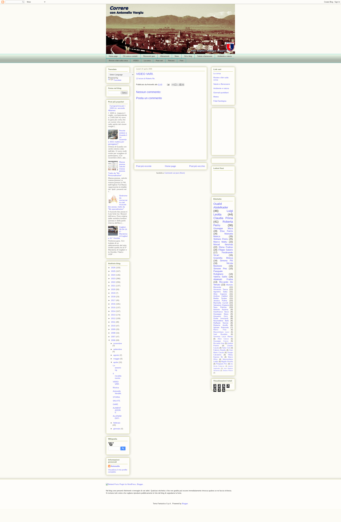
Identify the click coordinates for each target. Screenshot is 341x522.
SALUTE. (117, 401)
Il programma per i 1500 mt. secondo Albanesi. (116, 108)
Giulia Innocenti (220, 318)
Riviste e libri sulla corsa (118, 61)
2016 (113, 304)
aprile (116, 362)
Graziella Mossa (223, 258)
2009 (113, 329)
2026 (113, 268)
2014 (113, 311)
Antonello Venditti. (117, 392)
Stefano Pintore (228, 370)
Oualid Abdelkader (220, 205)
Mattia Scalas (220, 298)
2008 (113, 333)
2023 (113, 278)
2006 (113, 340)
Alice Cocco (223, 339)
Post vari (159, 61)
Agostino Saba (220, 292)
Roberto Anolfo (220, 325)
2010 (113, 326)
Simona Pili (226, 260)
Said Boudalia (220, 334)
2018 (113, 297)
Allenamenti (164, 56)
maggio (116, 359)
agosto (116, 355)
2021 (113, 286)
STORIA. (116, 397)
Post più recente (143, 166)
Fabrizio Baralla (219, 350)
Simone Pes (220, 268)
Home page (113, 56)
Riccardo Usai (218, 343)
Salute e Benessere (221, 84)
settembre (117, 349)
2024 (113, 275)
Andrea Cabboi (220, 296)
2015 (113, 307)
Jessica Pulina (220, 301)
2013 (113, 315)
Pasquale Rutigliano (218, 272)
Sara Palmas (220, 307)
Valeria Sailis (220, 276)
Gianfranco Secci (221, 312)
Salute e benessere (204, 56)
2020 (113, 289)
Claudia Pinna (223, 218)
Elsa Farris (226, 231)
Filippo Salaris (225, 250)
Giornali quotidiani (221, 92)
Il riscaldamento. (117, 376)
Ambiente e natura (225, 56)
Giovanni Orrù (220, 316)
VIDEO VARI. (116, 383)
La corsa (147, 61)
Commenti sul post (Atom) (175, 173)
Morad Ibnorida (223, 244)
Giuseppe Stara (220, 314)
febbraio (116, 423)
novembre (117, 343)
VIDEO (136, 61)
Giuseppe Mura (223, 228)
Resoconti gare (149, 56)
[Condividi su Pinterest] (183, 84)
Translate (117, 80)
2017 (113, 300)
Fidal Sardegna (219, 101)
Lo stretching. (117, 367)
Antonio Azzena (220, 309)
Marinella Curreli (220, 303)
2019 (113, 293)
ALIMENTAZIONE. (117, 410)
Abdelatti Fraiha (223, 279)
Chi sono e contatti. (130, 56)
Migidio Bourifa (227, 362)
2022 (113, 282)
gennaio (117, 429)
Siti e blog (188, 56)
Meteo (216, 97)
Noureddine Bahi (221, 321)
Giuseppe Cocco (220, 341)
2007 (113, 337)
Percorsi (171, 61)
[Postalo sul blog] (175, 84)
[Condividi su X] (178, 84)
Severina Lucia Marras (223, 337)
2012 (113, 318)
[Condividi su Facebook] (180, 84)
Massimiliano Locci (221, 332)
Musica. (116, 387)
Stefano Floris (220, 239)
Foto (181, 61)
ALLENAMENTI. (117, 417)
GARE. (116, 404)
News (177, 56)
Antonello (115, 466)
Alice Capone (220, 294)
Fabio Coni (226, 348)
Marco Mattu (220, 242)
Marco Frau (219, 330)
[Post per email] (168, 85)
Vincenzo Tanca (220, 289)
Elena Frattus (226, 247)
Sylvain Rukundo (221, 327)
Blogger (185, 504)
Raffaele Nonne (220, 323)
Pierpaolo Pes (221, 364)
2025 (113, 271)
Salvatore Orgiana (221, 305)
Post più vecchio (197, 166)
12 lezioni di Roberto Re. (145, 79)
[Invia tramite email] (173, 84)
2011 (113, 322)
